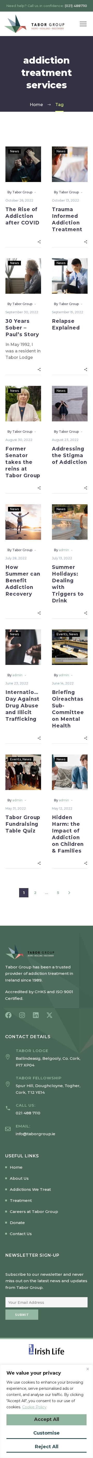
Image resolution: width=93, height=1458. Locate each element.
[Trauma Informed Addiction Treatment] (70, 164)
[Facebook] (8, 1015)
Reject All (46, 1447)
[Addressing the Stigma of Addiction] (70, 403)
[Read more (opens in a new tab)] (46, 1109)
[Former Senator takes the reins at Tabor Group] (23, 403)
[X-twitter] (49, 1015)
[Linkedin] (36, 1015)
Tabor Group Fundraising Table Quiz (22, 824)
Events (62, 634)
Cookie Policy (34, 1407)
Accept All (46, 1419)
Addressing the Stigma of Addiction (69, 455)
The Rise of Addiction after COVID (22, 216)
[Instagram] (22, 1015)
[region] (46, 1411)
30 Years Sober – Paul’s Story (22, 327)
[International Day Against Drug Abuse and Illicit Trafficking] (23, 647)
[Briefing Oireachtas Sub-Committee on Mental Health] (70, 647)
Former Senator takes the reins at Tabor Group (22, 462)
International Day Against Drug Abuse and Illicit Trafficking (23, 705)
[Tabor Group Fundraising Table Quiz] (23, 772)
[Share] (39, 241)
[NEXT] (69, 892)
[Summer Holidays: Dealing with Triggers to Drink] (70, 522)
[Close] (87, 1369)
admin (64, 550)
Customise (46, 1433)
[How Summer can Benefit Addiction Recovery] (23, 522)
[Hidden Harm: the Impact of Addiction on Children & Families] (70, 772)
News (14, 151)
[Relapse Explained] (70, 276)
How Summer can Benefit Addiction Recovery (22, 580)
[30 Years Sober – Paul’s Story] (23, 276)
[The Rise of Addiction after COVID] (23, 164)
